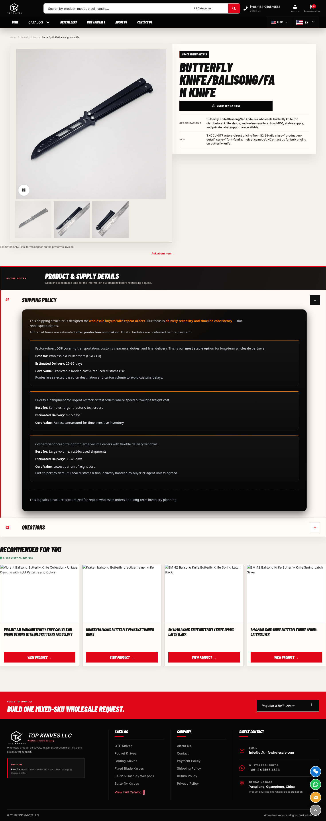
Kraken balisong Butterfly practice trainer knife (120, 631)
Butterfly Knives (29, 37)
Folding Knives (126, 761)
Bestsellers (68, 22)
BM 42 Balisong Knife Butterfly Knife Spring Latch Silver (283, 631)
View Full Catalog (128, 792)
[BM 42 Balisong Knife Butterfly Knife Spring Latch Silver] (286, 594)
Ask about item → (163, 253)
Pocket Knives (126, 753)
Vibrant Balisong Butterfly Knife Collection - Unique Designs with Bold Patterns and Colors (39, 631)
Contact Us (144, 22)
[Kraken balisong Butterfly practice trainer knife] (121, 594)
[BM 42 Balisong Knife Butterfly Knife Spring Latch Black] (204, 594)
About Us (121, 22)
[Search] (234, 8)
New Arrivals (96, 22)
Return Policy (187, 776)
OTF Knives (123, 746)
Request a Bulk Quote (277, 706)
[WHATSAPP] (315, 784)
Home (15, 22)
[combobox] (117, 8)
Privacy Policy (188, 783)
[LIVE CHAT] (315, 771)
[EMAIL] (315, 797)
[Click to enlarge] (23, 190)
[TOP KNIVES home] (21, 8)
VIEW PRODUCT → (39, 657)
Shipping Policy (189, 768)
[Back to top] (315, 810)
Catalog (35, 22)
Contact (183, 753)
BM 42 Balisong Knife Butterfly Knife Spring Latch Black (201, 631)
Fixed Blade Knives (129, 768)
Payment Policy (188, 761)
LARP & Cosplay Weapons (134, 776)
